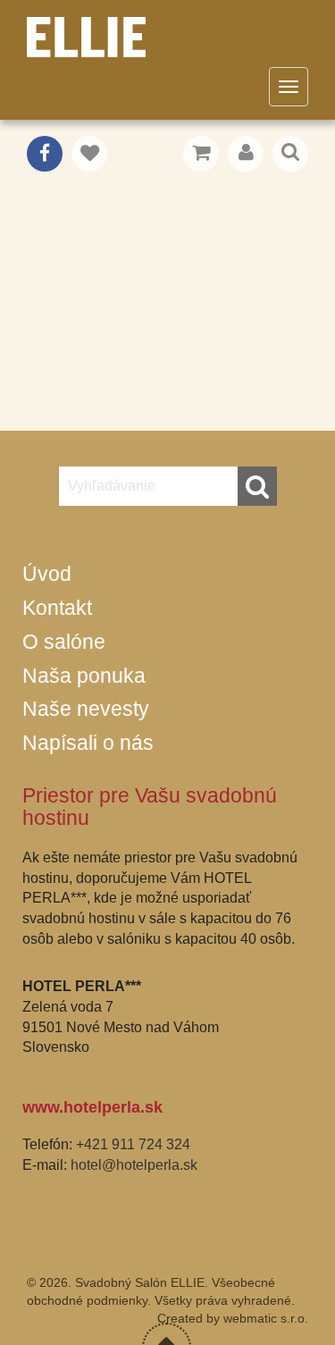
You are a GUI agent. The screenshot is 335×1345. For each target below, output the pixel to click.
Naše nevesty (85, 708)
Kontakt (57, 607)
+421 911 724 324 (133, 1144)
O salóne (63, 641)
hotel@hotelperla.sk (134, 1165)
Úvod (46, 573)
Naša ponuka (84, 675)
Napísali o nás (88, 742)
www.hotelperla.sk (92, 1107)
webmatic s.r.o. (265, 1318)
